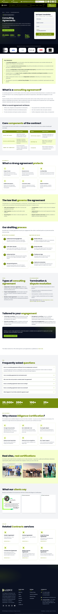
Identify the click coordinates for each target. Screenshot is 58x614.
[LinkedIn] (51, 1)
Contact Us (21, 604)
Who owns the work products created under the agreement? (18, 379)
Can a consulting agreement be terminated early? (15, 375)
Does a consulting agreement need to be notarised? (16, 387)
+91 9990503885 (15, 1)
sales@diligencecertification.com (28, 1)
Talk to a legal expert (11, 336)
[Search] (30, 5)
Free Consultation (8, 30)
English (38, 1)
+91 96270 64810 (46, 595)
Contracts (7, 12)
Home (3, 12)
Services (20, 600)
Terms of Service (38, 613)
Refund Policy (32, 596)
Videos (20, 596)
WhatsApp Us (35, 579)
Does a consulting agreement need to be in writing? (16, 383)
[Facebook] (46, 1)
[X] (48, 1)
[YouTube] (55, 1)
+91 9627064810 (5, 1)
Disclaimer (32, 598)
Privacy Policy (32, 592)
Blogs (20, 594)
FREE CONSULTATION (51, 5)
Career (20, 602)
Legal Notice (38, 301)
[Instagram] (53, 1)
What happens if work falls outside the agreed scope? (16, 392)
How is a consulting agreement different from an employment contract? (20, 367)
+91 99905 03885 (46, 592)
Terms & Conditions (34, 594)
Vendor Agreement (46, 300)
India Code (40, 348)
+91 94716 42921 (46, 593)
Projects (20, 598)
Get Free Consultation (45, 34)
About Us (20, 592)
